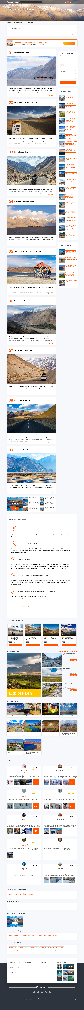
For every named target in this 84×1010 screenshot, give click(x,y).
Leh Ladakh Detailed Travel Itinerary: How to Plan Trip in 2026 (70, 105)
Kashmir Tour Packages (25, 935)
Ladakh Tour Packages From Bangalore (22, 606)
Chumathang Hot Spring (69, 653)
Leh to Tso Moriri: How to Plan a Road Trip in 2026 (71, 172)
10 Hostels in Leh (47, 715)
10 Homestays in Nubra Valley (68, 715)
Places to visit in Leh (13, 906)
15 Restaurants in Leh (30, 715)
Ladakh (20, 894)
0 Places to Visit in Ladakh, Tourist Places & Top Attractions (50, 498)
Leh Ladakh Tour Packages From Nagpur (22, 602)
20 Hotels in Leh (11, 752)
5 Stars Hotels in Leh (48, 734)
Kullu (25, 894)
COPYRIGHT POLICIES (14, 972)
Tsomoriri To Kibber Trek (67, 638)
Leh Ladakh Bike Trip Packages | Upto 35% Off (49, 503)
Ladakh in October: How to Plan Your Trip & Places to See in (71, 120)
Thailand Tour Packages (14, 950)
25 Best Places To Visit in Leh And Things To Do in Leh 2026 (71, 251)
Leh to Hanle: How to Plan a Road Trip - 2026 (70, 112)
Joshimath (31, 894)
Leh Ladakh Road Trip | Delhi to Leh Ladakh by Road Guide (33, 508)
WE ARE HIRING (13, 965)
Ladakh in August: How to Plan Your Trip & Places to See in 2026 (70, 189)
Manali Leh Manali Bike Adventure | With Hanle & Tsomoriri (14, 639)
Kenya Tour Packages (58, 950)
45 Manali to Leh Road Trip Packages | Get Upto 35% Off (71, 259)
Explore (37, 500)
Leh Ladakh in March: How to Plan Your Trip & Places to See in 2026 (70, 166)
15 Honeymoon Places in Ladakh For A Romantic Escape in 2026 (70, 227)
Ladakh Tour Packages (13, 935)
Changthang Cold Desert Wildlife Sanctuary (71, 281)
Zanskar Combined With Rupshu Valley (31, 639)
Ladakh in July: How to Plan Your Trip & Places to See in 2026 (70, 181)
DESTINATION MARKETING (30, 965)
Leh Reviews (11, 761)
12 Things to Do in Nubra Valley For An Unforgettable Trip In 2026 (71, 235)
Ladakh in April (11, 715)
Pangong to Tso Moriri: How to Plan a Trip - (70, 97)
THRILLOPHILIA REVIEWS (14, 967)
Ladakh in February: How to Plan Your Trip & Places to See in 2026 (70, 219)
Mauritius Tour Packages (25, 950)
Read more (72, 34)
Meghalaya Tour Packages (37, 935)
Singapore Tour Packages (58, 947)
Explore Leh (20, 693)
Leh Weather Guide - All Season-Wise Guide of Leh (68, 734)
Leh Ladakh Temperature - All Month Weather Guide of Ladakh (34, 503)
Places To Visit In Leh (70, 651)
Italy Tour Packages (36, 950)
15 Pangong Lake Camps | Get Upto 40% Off (32, 753)
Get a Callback (69, 43)
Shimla (15, 894)
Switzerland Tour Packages (45, 947)
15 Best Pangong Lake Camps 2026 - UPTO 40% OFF (70, 267)
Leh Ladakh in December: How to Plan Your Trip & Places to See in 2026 (70, 136)
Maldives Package (12, 947)
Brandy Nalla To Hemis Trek (50, 638)
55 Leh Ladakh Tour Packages (32, 498)
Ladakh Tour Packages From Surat (21, 598)
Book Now (33, 644)
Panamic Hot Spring (68, 683)
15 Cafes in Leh (11, 734)
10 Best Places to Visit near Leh (32, 734)
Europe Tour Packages (33, 947)
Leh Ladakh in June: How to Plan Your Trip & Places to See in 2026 (70, 151)
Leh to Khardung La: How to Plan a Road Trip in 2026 (71, 158)
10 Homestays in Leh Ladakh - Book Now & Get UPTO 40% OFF (70, 274)
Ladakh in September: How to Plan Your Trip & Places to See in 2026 (70, 204)
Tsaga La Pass (66, 668)
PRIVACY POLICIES (13, 970)
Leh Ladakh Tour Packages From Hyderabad (23, 600)
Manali (10, 894)
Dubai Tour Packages (23, 947)
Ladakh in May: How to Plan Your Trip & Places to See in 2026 (70, 128)
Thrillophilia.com (39, 998)
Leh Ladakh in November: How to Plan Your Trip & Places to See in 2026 (70, 212)
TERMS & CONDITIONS (14, 969)
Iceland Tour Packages (47, 950)
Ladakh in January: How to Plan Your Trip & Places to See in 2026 (71, 143)
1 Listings (14, 923)
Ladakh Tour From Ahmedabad (20, 607)
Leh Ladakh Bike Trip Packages (50, 935)
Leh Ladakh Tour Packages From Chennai (23, 604)
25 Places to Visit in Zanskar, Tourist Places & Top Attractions (70, 196)
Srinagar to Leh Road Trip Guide (49, 508)
